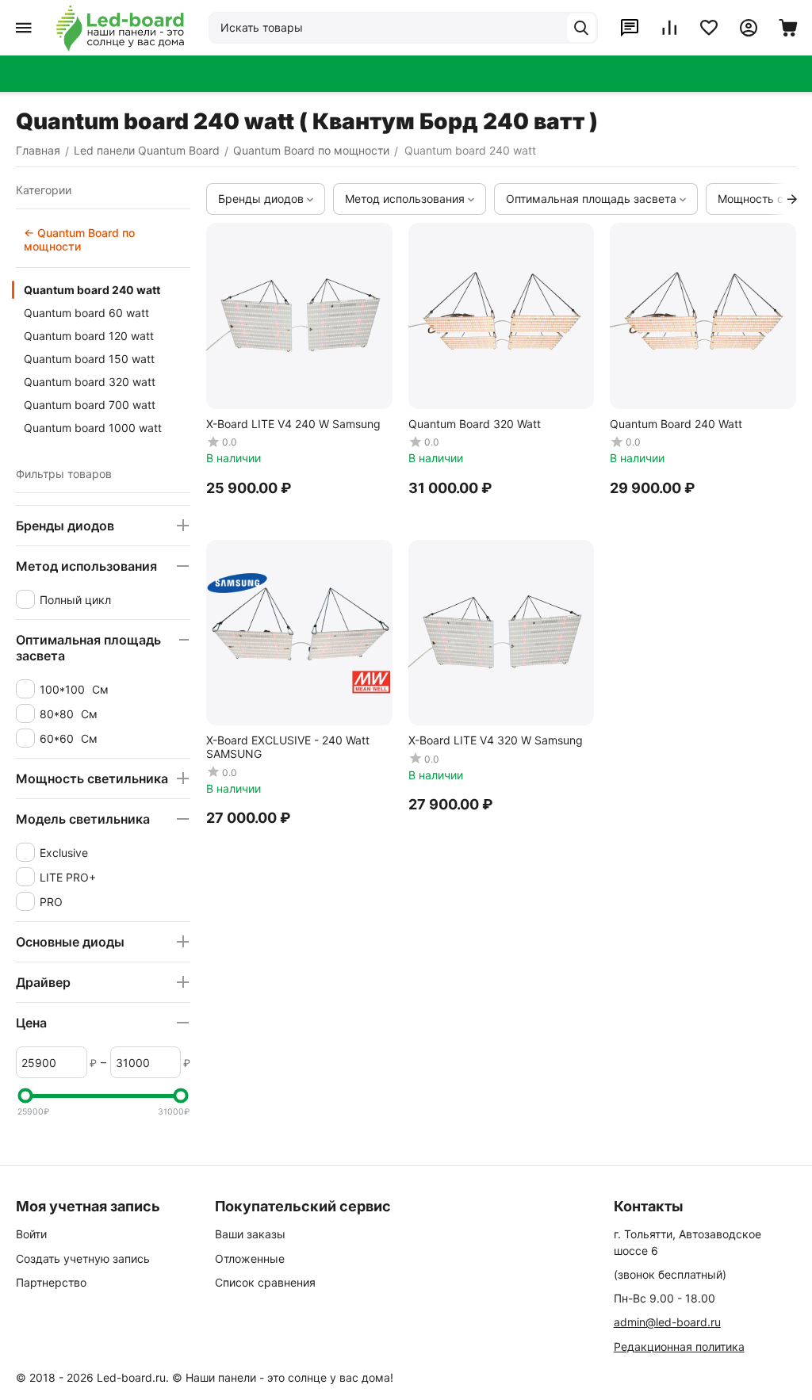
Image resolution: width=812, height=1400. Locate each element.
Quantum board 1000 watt (93, 427)
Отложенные (250, 1258)
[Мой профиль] (748, 27)
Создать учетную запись (83, 1258)
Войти (31, 1234)
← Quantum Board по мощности (79, 239)
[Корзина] (788, 27)
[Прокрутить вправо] (792, 199)
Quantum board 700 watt (89, 404)
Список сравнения (265, 1282)
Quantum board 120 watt (89, 335)
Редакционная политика (679, 1346)
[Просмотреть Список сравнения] (669, 28)
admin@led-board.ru (667, 1322)
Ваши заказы (250, 1234)
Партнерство (51, 1282)
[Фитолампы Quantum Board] (120, 27)
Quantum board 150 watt (89, 358)
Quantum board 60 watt (86, 312)
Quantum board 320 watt (89, 381)
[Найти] (581, 27)
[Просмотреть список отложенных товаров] (709, 28)
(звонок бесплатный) (670, 1274)
